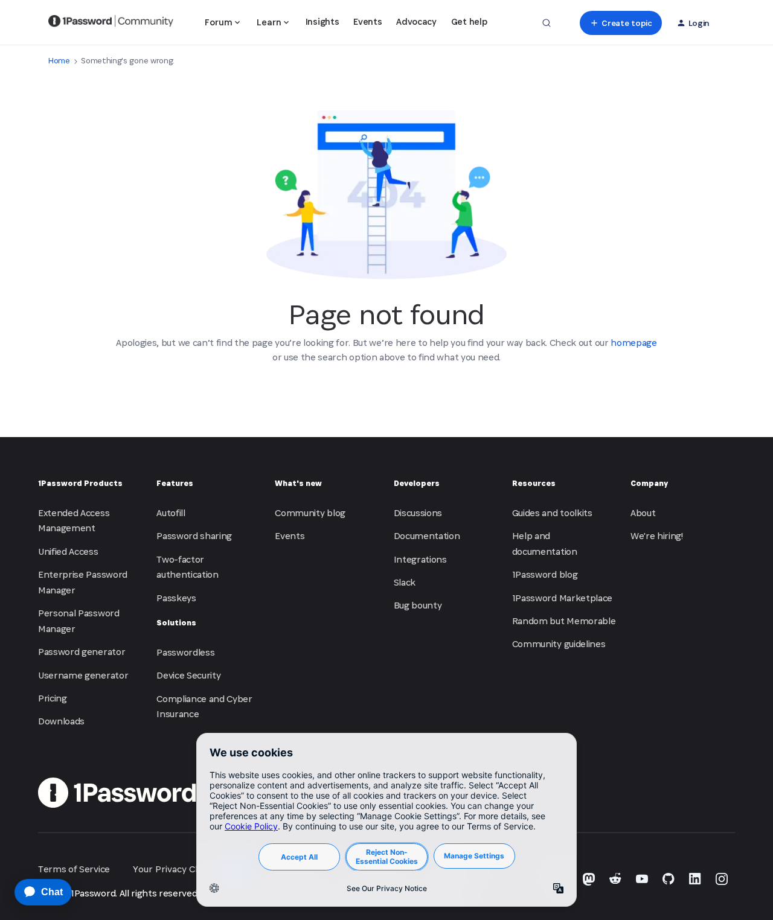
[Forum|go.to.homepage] (110, 23)
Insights (322, 21)
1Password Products (80, 483)
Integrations (420, 559)
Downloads (61, 721)
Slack (404, 582)
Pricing (52, 698)
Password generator (81, 651)
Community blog (310, 512)
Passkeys (176, 598)
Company (649, 483)
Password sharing (194, 535)
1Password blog (545, 574)
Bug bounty (418, 605)
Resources (534, 483)
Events (367, 21)
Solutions (176, 623)
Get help (469, 21)
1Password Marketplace (562, 598)
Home (59, 61)
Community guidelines (559, 643)
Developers (417, 483)
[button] (620, 23)
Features (174, 483)
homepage (633, 342)
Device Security (188, 675)
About (642, 512)
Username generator (83, 675)
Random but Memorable (564, 621)
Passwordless (185, 652)
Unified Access (68, 551)
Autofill (170, 512)
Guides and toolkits (552, 512)
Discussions (418, 512)
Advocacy (416, 21)
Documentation (427, 535)
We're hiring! (656, 535)
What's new (298, 483)
